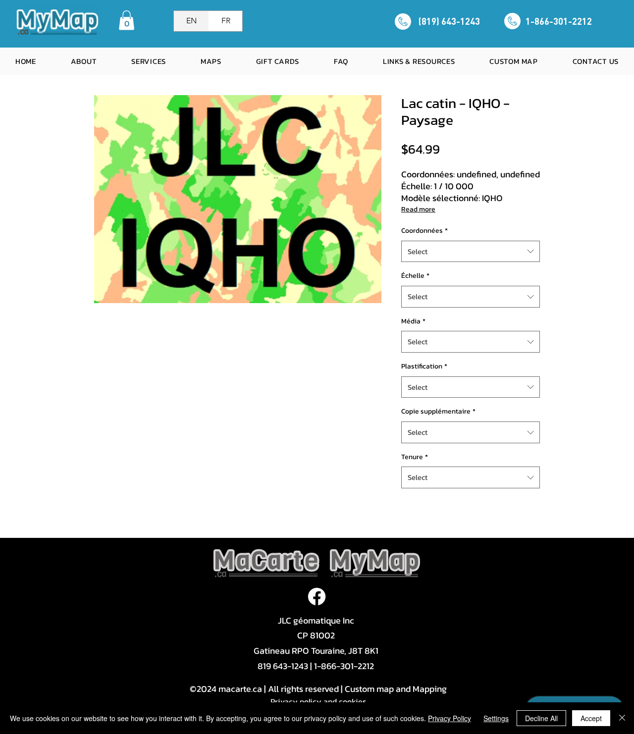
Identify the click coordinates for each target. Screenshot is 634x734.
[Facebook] (316, 596)
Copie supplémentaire (438, 411)
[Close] (622, 718)
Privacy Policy (449, 718)
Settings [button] (496, 718)
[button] (126, 20)
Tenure (414, 457)
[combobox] (470, 251)
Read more (418, 209)
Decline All (541, 718)
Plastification (424, 366)
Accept (591, 718)
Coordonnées (424, 230)
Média (413, 321)
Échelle (415, 275)
